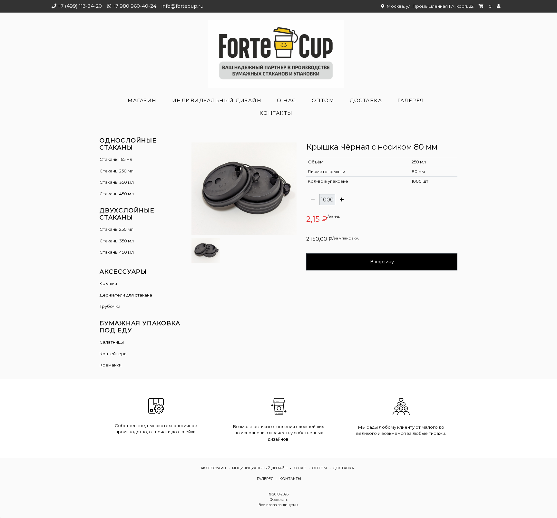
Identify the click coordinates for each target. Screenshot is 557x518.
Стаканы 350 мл (117, 182)
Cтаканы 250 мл (116, 229)
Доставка (366, 100)
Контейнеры (113, 353)
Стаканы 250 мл (116, 170)
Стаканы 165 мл (116, 159)
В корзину (382, 262)
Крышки (108, 283)
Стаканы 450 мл (117, 193)
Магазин (142, 100)
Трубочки (110, 306)
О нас (286, 100)
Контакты (276, 113)
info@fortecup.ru (182, 6)
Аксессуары (213, 468)
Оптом (323, 100)
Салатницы (112, 342)
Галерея (410, 100)
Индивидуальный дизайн (217, 100)
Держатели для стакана (126, 295)
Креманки (111, 364)
